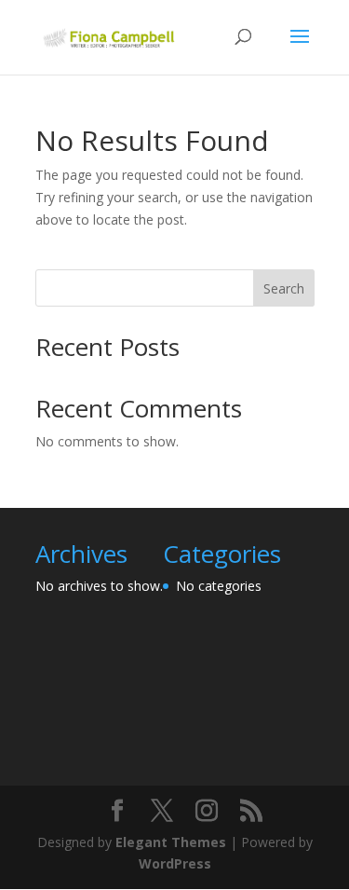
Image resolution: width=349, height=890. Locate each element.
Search (283, 288)
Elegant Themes (170, 842)
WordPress (175, 863)
